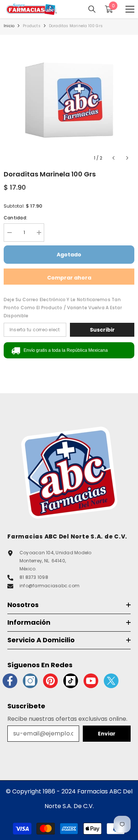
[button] (113, 157)
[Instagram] (30, 680)
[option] (69, 100)
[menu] (129, 9)
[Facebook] (10, 680)
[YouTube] (91, 680)
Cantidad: (15, 218)
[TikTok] (70, 680)
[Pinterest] (50, 680)
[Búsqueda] (92, 9)
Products (31, 26)
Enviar (107, 733)
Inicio (9, 26)
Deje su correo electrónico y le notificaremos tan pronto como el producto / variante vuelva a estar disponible (63, 307)
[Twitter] (111, 680)
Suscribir (102, 329)
